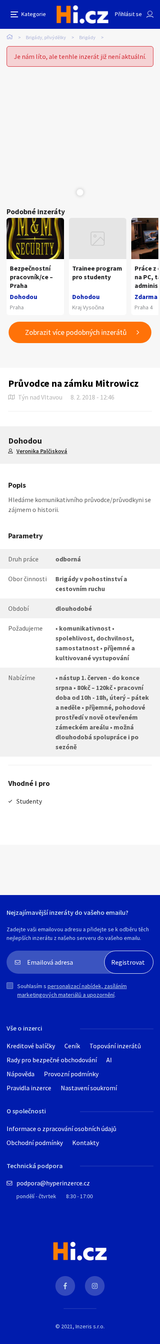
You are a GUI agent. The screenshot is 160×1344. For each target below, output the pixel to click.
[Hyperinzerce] (82, 14)
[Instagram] (95, 1286)
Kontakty (85, 1142)
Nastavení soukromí (89, 1088)
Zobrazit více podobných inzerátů (76, 332)
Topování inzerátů (115, 1046)
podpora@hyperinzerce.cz (53, 1183)
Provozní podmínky (71, 1074)
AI (109, 1060)
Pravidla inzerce (29, 1088)
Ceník (72, 1046)
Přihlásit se (128, 14)
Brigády (87, 37)
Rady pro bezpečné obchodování (52, 1060)
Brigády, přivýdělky (46, 37)
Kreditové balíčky (31, 1046)
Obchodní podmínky (35, 1142)
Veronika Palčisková (41, 451)
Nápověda (20, 1074)
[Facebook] (65, 1286)
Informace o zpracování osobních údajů (62, 1128)
